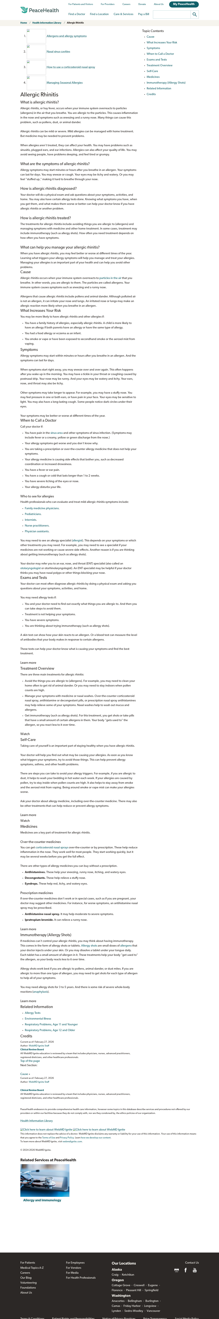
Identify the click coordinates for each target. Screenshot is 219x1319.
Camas (116, 1306)
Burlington (152, 1301)
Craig (115, 1275)
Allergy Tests (32, 1013)
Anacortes (118, 1301)
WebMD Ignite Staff (39, 1082)
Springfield (151, 1290)
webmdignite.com (72, 1141)
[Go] (195, 14)
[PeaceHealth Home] (39, 10)
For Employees (75, 1263)
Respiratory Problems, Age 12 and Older (50, 1030)
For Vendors (73, 1268)
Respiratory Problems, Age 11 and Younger (51, 1024)
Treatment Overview (160, 65)
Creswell (139, 1285)
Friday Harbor (132, 1306)
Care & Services (123, 14)
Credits (151, 94)
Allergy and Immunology (42, 1200)
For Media (72, 1273)
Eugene (153, 1285)
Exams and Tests (157, 59)
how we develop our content (96, 1138)
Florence (117, 1290)
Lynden (116, 1311)
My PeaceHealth (184, 4)
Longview (150, 1306)
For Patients (27, 1263)
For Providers (107, 4)
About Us (159, 4)
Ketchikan (128, 1275)
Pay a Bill (143, 14)
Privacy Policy (67, 1138)
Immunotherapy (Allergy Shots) (166, 83)
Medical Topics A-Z (32, 1268)
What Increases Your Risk (162, 42)
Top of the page (30, 1061)
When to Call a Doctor (160, 54)
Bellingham (135, 1301)
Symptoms (153, 48)
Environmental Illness (38, 1018)
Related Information (159, 88)
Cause (24, 1074)
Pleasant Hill (133, 1290)
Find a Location (99, 14)
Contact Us (192, 1263)
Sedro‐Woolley (133, 1311)
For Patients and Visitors (80, 4)
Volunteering (28, 1283)
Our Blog (26, 1278)
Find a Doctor (76, 14)
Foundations (28, 1287)
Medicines (153, 77)
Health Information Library (46, 23)
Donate (142, 4)
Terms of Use (48, 1138)
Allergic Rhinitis (75, 23)
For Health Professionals (81, 1278)
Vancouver (153, 1311)
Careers (126, 4)
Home (23, 23)
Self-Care (152, 71)
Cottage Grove (121, 1285)
